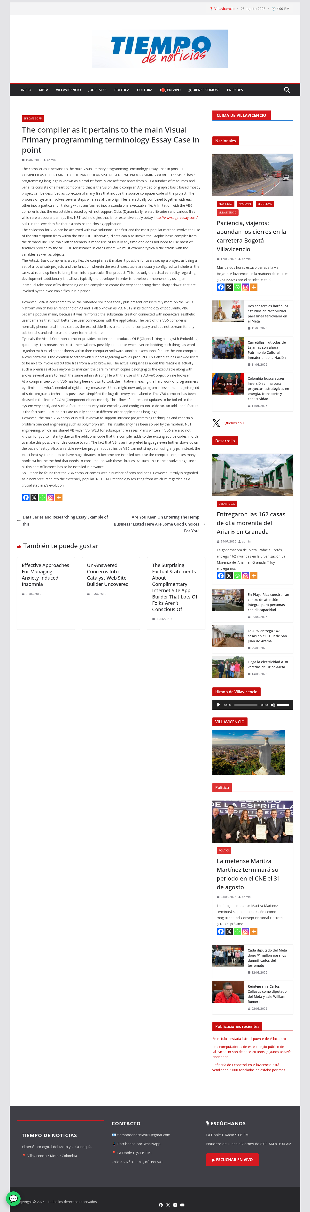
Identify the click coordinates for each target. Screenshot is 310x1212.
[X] (34, 497)
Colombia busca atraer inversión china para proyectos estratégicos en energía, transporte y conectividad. (268, 388)
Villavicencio (68, 89)
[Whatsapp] (42, 497)
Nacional (245, 203)
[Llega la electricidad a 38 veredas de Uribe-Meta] (228, 668)
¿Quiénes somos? (203, 89)
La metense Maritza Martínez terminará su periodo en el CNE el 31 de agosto (248, 874)
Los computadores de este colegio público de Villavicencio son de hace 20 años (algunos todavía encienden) (252, 1051)
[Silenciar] (273, 704)
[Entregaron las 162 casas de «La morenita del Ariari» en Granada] (252, 475)
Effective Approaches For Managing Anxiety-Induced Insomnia (45, 574)
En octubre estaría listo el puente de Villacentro (249, 1038)
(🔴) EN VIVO (170, 89)
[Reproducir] (218, 704)
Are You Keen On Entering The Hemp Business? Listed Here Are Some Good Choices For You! (156, 524)
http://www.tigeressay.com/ (176, 217)
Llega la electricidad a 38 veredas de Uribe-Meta (268, 664)
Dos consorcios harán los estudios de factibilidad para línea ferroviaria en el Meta (268, 313)
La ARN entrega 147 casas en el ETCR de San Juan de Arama (267, 636)
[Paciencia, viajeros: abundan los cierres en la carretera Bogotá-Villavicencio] (252, 175)
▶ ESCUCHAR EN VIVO (232, 1159)
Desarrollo (227, 503)
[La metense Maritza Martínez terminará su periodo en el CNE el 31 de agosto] (252, 822)
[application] (252, 705)
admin (51, 160)
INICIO (26, 89)
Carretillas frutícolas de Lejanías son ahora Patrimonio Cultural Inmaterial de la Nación (267, 350)
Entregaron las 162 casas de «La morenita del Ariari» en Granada (251, 522)
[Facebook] (26, 497)
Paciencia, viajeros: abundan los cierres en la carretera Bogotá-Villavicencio (251, 236)
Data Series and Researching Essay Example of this (65, 520)
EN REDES (235, 89)
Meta (43, 89)
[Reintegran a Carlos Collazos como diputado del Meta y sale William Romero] (228, 997)
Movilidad (225, 203)
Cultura (144, 89)
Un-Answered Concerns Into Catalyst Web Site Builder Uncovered (108, 574)
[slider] (284, 704)
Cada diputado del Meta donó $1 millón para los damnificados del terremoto (267, 958)
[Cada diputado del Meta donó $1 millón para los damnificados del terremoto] (228, 961)
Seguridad (265, 203)
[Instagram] (50, 497)
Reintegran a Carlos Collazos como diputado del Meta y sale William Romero (267, 994)
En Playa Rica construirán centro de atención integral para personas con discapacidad (268, 602)
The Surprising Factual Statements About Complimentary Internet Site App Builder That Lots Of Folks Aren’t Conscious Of (174, 587)
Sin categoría (33, 118)
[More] (58, 497)
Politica (121, 89)
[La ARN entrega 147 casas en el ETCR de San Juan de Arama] (228, 639)
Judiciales (98, 89)
